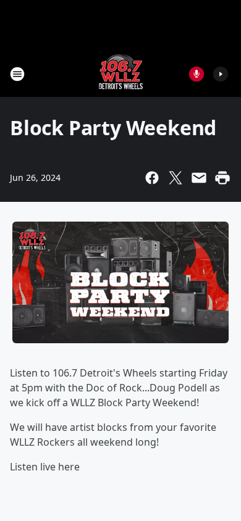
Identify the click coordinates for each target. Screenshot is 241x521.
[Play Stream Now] (220, 74)
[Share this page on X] (175, 177)
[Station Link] (121, 74)
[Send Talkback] (196, 74)
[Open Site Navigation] (17, 74)
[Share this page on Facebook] (152, 177)
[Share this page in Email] (199, 177)
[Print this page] (222, 177)
